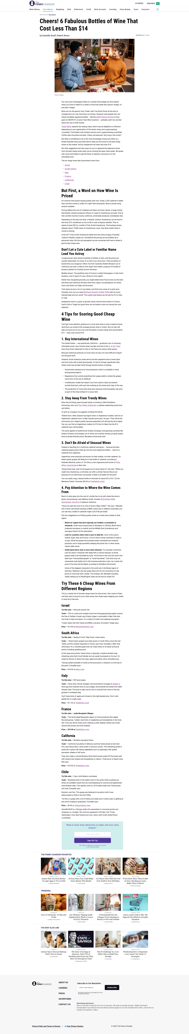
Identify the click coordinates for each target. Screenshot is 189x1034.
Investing (112, 9)
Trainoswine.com (82, 805)
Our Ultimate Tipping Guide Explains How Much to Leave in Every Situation (81, 917)
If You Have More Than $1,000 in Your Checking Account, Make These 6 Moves (135, 880)
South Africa (70, 169)
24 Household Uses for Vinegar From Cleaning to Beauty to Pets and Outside (108, 917)
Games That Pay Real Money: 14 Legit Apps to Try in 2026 (54, 879)
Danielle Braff (49, 35)
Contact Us (65, 1004)
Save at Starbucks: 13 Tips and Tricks (53, 916)
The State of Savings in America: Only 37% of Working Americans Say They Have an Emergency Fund (81, 955)
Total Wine (66, 126)
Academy (139, 3)
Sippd (115, 684)
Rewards (153, 3)
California (69, 180)
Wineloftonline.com (84, 627)
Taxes (136, 9)
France (68, 176)
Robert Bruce (63, 35)
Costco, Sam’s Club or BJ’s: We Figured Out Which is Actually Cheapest (135, 917)
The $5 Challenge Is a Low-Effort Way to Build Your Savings (108, 954)
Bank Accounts (100, 9)
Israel (67, 165)
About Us (63, 982)
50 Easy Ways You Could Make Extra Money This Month (80, 879)
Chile (67, 184)
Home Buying (125, 9)
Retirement (78, 9)
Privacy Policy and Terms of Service (46, 1026)
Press (62, 993)
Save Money (48, 9)
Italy (67, 173)
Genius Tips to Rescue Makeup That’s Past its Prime (53, 953)
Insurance (145, 9)
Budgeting (60, 9)
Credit (88, 9)
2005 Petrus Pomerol (106, 117)
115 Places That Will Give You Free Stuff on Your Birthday (108, 879)
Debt (69, 9)
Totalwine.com (97, 481)
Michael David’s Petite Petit (96, 292)
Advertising (65, 999)
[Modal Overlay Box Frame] (92, 836)
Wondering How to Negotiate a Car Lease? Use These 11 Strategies (135, 954)
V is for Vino (114, 346)
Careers (63, 988)
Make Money (34, 9)
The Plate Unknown (87, 405)
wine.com (79, 669)
